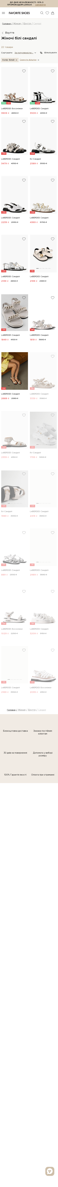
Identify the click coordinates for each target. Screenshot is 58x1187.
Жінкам (17, 24)
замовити (40, 5)
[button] (25, 52)
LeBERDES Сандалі (39, 108)
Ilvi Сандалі (35, 159)
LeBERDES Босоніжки (12, 108)
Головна (6, 24)
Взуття (27, 24)
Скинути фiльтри (28, 60)
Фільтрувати (50, 53)
